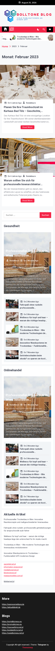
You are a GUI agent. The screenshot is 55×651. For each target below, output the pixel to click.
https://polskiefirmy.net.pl (12, 630)
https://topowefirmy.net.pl (12, 627)
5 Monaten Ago (32, 314)
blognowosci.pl (10, 573)
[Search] (44, 29)
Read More (27, 127)
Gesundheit (12, 226)
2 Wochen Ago (32, 261)
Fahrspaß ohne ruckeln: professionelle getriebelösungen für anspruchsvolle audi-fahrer (27, 529)
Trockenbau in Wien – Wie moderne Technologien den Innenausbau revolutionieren (18, 38)
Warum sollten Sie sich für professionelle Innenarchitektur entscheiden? (22, 182)
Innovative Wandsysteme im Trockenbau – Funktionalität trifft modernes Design (33, 346)
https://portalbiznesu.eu (12, 621)
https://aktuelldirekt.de (11, 607)
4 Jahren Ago (16, 103)
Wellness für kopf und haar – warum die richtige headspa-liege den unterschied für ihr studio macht (25, 537)
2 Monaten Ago (32, 302)
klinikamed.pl (9, 581)
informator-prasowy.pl (13, 567)
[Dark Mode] (38, 29)
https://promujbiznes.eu (12, 624)
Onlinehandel (13, 370)
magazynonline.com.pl (13, 575)
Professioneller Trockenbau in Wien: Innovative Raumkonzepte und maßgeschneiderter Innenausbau (26, 520)
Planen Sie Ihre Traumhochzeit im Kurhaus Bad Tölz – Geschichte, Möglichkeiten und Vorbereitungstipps (26, 109)
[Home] (5, 29)
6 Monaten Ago (32, 327)
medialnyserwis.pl (11, 570)
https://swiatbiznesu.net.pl (13, 633)
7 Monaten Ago (32, 352)
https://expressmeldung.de (13, 604)
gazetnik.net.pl (10, 564)
